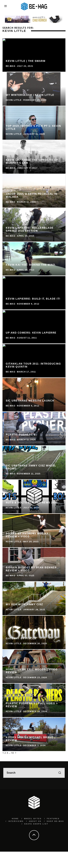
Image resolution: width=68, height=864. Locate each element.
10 (12, 752)
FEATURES (53, 818)
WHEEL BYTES (33, 818)
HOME (15, 818)
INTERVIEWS (16, 821)
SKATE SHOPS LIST (36, 824)
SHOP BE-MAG (55, 821)
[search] (60, 773)
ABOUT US (35, 821)
